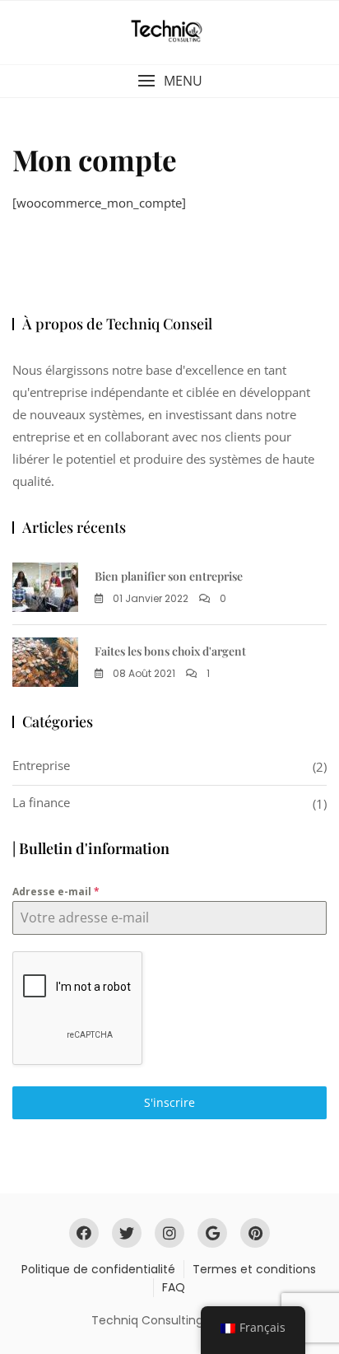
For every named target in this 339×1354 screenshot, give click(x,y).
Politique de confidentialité (98, 1269)
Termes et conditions (254, 1269)
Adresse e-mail (56, 892)
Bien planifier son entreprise (169, 576)
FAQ (173, 1287)
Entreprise (41, 765)
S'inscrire (169, 1102)
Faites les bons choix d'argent (170, 651)
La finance (41, 802)
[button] (169, 81)
